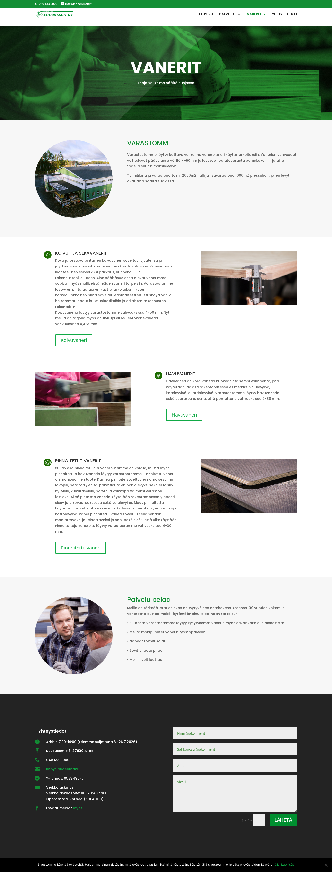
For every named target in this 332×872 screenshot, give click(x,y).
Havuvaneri (184, 415)
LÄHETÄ (283, 819)
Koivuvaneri (74, 340)
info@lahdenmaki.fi (63, 769)
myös (78, 808)
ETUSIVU (206, 14)
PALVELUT (227, 14)
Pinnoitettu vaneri (81, 547)
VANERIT (254, 14)
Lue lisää (287, 864)
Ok (277, 864)
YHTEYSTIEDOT (284, 14)
